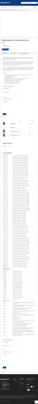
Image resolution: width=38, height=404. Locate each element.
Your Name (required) (6, 88)
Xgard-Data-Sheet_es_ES (15, 131)
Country (4, 97)
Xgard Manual (13, 127)
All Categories (15, 380)
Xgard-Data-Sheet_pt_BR (15, 135)
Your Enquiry (4, 354)
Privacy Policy (22, 383)
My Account (22, 382)
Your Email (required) (6, 92)
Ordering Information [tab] (23, 53)
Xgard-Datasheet (13, 123)
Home (21, 380)
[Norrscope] (5, 3)
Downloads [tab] (13, 53)
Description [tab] (5, 53)
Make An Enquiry (5, 49)
